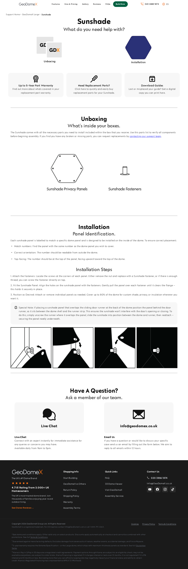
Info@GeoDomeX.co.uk (159, 483)
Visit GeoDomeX (113, 489)
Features (56, 4)
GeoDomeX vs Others (74, 483)
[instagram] (165, 489)
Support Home (13, 14)
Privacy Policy (148, 524)
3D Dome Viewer (113, 483)
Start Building (70, 478)
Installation (138, 62)
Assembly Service (114, 496)
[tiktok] (173, 489)
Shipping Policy (71, 496)
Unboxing (50, 61)
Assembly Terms (71, 507)
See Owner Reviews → (23, 508)
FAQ (107, 478)
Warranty (68, 502)
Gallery (85, 4)
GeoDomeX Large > (31, 14)
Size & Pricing (70, 4)
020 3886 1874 (159, 477)
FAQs (107, 4)
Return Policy (70, 489)
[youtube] (150, 489)
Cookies (135, 524)
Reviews (97, 4)
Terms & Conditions (167, 524)
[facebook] (157, 489)
